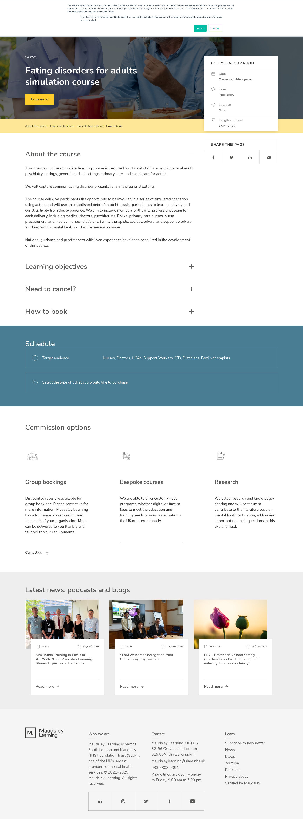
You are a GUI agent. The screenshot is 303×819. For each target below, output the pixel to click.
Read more (45, 686)
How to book (114, 126)
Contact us (33, 553)
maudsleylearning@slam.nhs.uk (178, 761)
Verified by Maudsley (242, 783)
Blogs (230, 756)
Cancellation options (90, 126)
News (230, 749)
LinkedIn (100, 801)
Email (268, 157)
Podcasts (232, 769)
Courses (31, 57)
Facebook (213, 157)
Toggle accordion (191, 154)
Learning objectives (62, 126)
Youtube (232, 763)
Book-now (39, 99)
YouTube (192, 801)
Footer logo (44, 732)
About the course (36, 126)
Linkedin (250, 157)
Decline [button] (215, 28)
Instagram (123, 801)
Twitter (232, 157)
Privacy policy (236, 776)
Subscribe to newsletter (245, 743)
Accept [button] (200, 28)
